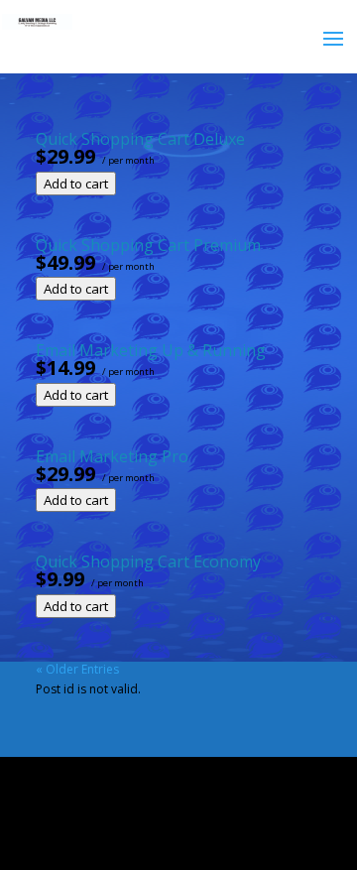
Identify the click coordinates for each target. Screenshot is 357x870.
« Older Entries (77, 669)
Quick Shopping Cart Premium (148, 245)
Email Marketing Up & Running (151, 350)
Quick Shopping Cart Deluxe (140, 139)
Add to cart (76, 183)
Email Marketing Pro (112, 456)
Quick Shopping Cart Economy (148, 561)
